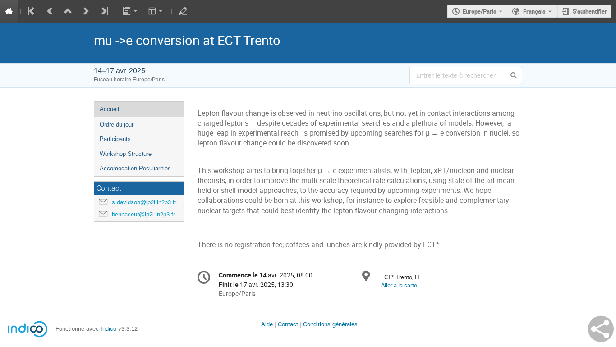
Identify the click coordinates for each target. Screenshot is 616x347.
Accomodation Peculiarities (135, 168)
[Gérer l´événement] (183, 11)
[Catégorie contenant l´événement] (68, 11)
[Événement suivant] (86, 11)
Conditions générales (330, 324)
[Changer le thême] (156, 11)
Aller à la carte (399, 285)
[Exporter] (130, 11)
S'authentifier (590, 11)
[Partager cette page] (601, 328)
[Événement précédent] (50, 11)
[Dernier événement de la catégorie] (104, 11)
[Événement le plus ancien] (32, 11)
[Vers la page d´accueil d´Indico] (9, 11)
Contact (288, 324)
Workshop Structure (126, 153)
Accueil (109, 109)
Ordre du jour (116, 124)
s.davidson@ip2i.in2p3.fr (144, 202)
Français (534, 11)
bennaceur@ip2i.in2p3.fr (143, 214)
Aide (267, 324)
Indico (108, 329)
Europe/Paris (479, 11)
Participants (115, 139)
